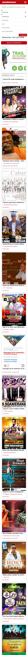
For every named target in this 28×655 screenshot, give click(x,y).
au (1, 14)
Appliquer (23, 35)
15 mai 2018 (8, 372)
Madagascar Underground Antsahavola (13, 494)
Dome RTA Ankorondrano (10, 452)
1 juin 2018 (8, 82)
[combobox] (14, 20)
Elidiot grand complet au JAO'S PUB (15, 575)
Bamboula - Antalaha (9, 329)
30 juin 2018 (16, 372)
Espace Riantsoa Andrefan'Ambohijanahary (14, 618)
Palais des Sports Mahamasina (11, 121)
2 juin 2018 (15, 165)
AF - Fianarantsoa (8, 288)
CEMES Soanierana (8, 411)
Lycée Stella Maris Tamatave (10, 246)
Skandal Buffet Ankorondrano (11, 204)
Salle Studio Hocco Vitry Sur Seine (11, 163)
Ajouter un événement (14, 43)
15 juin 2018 (15, 82)
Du (2, 10)
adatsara (10, 2)
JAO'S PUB (6, 577)
